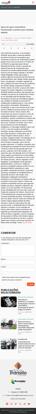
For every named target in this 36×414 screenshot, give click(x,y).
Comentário (5, 243)
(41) (22, 392)
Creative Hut (23, 412)
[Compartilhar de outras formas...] (31, 48)
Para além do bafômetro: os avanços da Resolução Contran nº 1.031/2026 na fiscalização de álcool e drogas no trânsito (26, 305)
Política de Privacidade (18, 399)
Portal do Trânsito (7, 7)
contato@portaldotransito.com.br (22, 395)
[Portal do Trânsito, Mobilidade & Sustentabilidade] (18, 369)
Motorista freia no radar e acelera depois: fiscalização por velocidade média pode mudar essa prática (26, 326)
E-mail (3, 267)
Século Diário (27, 222)
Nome (3, 259)
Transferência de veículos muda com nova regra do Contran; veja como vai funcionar (26, 345)
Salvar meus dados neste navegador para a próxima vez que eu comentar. (16, 278)
